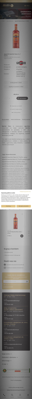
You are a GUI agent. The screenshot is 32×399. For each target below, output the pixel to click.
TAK (12, 204)
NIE (20, 204)
